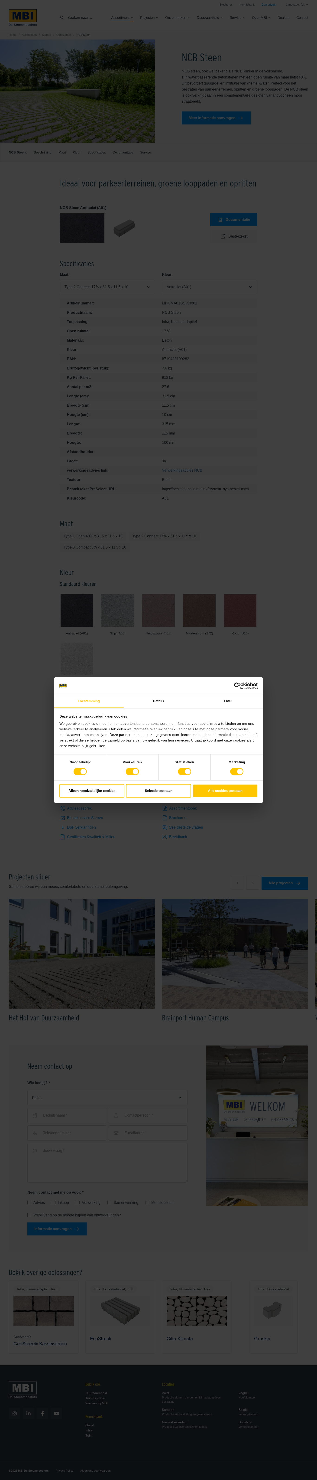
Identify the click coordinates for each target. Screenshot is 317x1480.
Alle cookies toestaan (225, 791)
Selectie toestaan (158, 791)
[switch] (132, 772)
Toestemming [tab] (89, 701)
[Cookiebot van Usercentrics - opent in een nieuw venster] (237, 685)
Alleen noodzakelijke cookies (91, 791)
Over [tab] (228, 701)
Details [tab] (158, 701)
